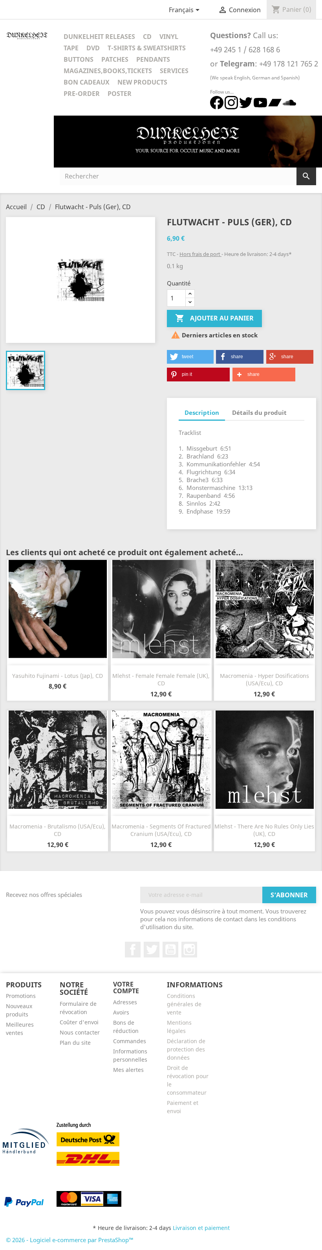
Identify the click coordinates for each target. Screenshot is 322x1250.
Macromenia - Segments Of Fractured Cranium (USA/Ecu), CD (161, 830)
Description (202, 412)
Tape (71, 48)
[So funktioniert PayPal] (24, 1201)
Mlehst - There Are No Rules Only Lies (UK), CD (264, 830)
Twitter (151, 949)
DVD (93, 48)
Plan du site (75, 1042)
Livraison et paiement (201, 1228)
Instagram (189, 949)
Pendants (153, 59)
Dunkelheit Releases (99, 36)
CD (147, 36)
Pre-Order (82, 93)
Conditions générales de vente (184, 1004)
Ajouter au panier (214, 318)
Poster (120, 93)
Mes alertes (128, 1069)
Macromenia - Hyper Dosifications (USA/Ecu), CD (264, 679)
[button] (190, 357)
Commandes (129, 1041)
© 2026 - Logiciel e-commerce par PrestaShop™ (70, 1240)
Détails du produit (259, 412)
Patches (114, 59)
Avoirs (121, 1012)
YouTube (170, 949)
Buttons (78, 59)
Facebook (133, 949)
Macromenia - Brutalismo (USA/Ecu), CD (57, 830)
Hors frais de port (200, 254)
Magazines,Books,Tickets (108, 70)
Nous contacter (80, 1032)
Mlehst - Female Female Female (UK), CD (161, 679)
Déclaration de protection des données (186, 1049)
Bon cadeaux (87, 82)
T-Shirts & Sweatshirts (147, 48)
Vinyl (168, 36)
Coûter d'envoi (79, 1022)
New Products (142, 82)
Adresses (125, 1002)
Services (174, 70)
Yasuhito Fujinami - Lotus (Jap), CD (57, 675)
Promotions (21, 996)
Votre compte (126, 988)
